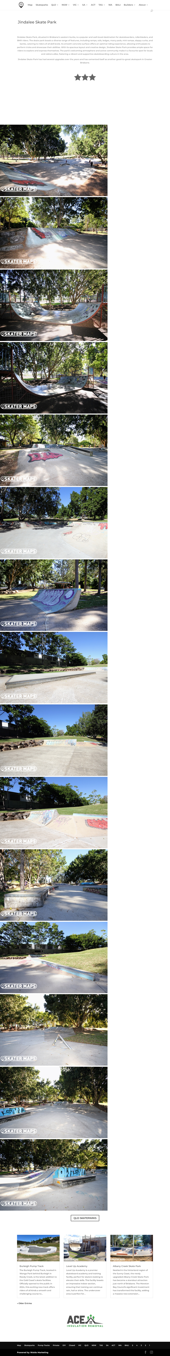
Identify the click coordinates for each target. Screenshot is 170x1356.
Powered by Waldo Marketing (32, 1352)
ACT (93, 5)
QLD (53, 5)
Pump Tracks (44, 1345)
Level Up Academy (76, 1266)
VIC (75, 5)
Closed (72, 1345)
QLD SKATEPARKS (85, 1218)
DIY (64, 1345)
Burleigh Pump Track (32, 1266)
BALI (118, 5)
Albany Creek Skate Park (127, 1266)
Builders (128, 5)
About (142, 5)
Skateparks (42, 5)
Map (30, 5)
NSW (64, 5)
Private (56, 1345)
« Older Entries (24, 1303)
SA (83, 5)
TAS (101, 5)
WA (110, 5)
